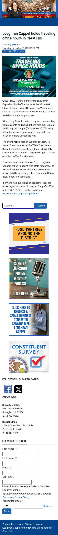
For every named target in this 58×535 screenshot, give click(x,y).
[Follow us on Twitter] (19, 387)
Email (5, 467)
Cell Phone (8, 477)
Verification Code (11, 500)
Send (7, 511)
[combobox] (18, 206)
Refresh (48, 506)
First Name (8, 448)
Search (41, 205)
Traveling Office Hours (14, 51)
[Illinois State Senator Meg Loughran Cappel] (29, 8)
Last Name (8, 458)
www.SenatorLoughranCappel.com (20, 193)
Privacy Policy (21, 497)
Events (15, 44)
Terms (5, 497)
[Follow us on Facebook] (8, 387)
